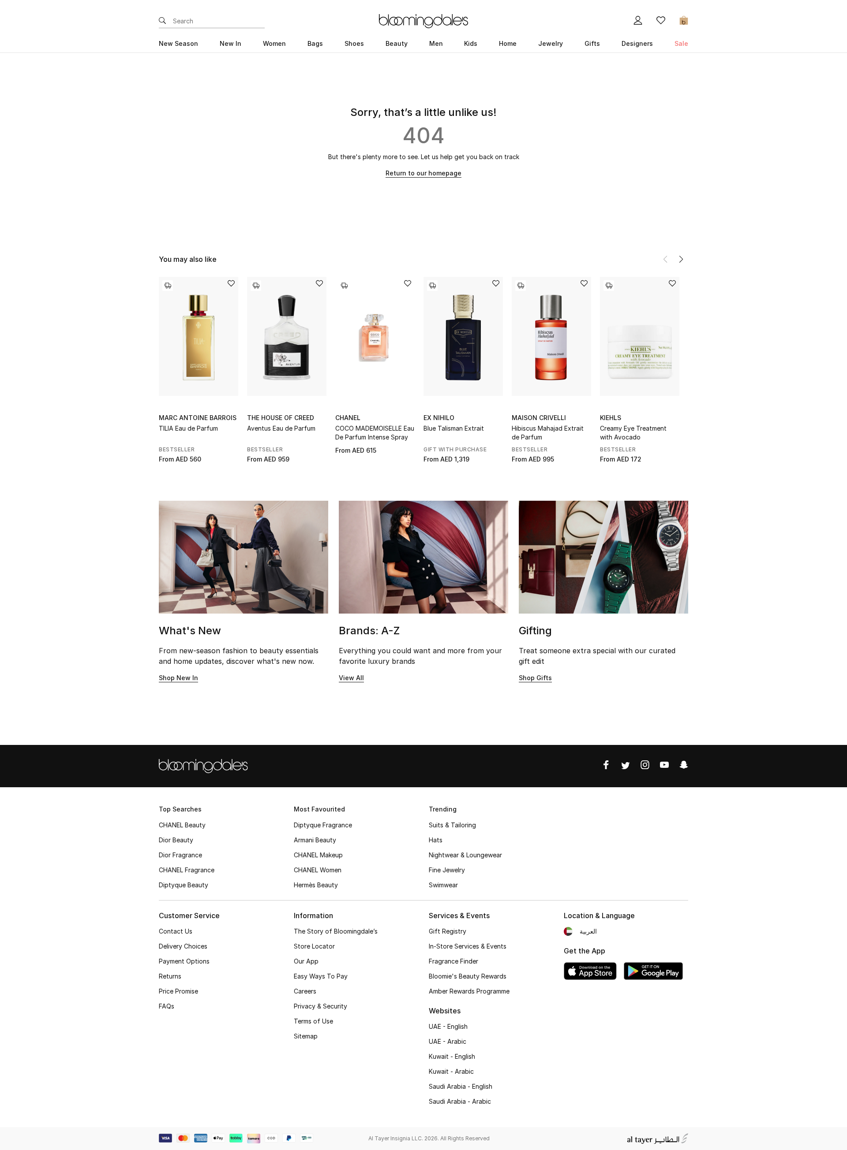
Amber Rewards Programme (469, 991)
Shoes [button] (354, 43)
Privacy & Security (320, 1006)
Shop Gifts (535, 677)
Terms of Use (313, 1021)
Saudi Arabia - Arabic (460, 1101)
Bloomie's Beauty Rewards (467, 976)
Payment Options (184, 961)
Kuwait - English (452, 1056)
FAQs (166, 1006)
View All (351, 677)
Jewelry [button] (550, 43)
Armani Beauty (315, 840)
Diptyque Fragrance (323, 825)
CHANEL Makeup (318, 855)
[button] (681, 259)
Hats (435, 840)
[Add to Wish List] (231, 284)
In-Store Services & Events (467, 946)
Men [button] (436, 43)
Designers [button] (637, 43)
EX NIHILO (439, 417)
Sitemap (306, 1036)
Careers (305, 991)
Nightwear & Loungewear (465, 855)
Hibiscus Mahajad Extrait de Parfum (548, 432)
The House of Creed (280, 417)
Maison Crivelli (539, 417)
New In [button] (230, 43)
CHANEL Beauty (182, 825)
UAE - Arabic (447, 1041)
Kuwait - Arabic (451, 1071)
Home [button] (508, 43)
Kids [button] (470, 43)
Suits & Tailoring (452, 825)
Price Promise (178, 991)
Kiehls (610, 417)
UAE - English (448, 1026)
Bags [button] (315, 43)
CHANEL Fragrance (186, 870)
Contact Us (175, 931)
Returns (170, 976)
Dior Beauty (176, 840)
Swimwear (443, 885)
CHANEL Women (317, 870)
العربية (588, 931)
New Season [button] (178, 43)
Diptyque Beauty (183, 885)
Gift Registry (447, 931)
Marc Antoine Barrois (197, 417)
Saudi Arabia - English (460, 1086)
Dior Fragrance (180, 855)
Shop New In (178, 677)
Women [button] (274, 43)
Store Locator (314, 946)
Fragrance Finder (453, 961)
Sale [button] (681, 43)
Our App (306, 961)
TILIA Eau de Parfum (188, 428)
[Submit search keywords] (162, 21)
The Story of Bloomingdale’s (336, 931)
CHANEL (347, 417)
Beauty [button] (397, 43)
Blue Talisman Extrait (454, 428)
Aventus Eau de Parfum (281, 428)
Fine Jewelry (447, 870)
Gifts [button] (592, 43)
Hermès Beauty (316, 885)
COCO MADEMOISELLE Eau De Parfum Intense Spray (374, 432)
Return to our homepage (423, 173)
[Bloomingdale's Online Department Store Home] (423, 20)
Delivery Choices (183, 946)
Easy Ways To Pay (321, 976)
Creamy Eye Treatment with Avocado (633, 432)
